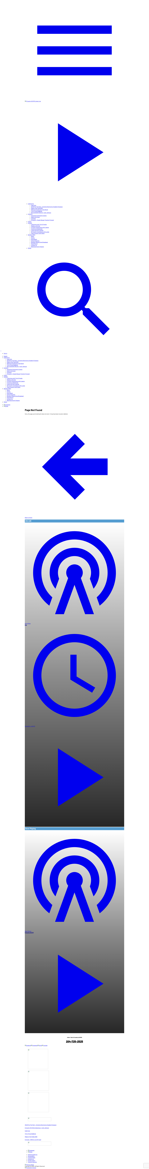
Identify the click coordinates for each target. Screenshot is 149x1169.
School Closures (35, 240)
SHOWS (30, 223)
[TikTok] (6, 406)
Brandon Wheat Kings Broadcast (39, 242)
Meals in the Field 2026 (37, 208)
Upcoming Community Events (39, 215)
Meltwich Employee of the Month (39, 209)
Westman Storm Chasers (37, 246)
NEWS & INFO (31, 235)
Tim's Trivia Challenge (36, 211)
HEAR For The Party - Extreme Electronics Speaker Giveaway (47, 206)
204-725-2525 (74, 1041)
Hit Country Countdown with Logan (40, 232)
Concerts (33, 218)
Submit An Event (35, 217)
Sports (33, 237)
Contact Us (34, 245)
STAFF (29, 221)
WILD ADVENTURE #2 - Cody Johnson (41, 212)
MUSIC (29, 248)
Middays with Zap (35, 226)
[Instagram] (7, 404)
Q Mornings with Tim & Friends (39, 224)
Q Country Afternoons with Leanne (40, 227)
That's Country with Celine (37, 233)
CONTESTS (31, 203)
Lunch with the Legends (37, 230)
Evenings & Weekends (36, 229)
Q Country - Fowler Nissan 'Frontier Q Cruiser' (42, 220)
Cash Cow (33, 205)
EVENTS (30, 214)
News (32, 236)
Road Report (34, 243)
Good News (34, 239)
